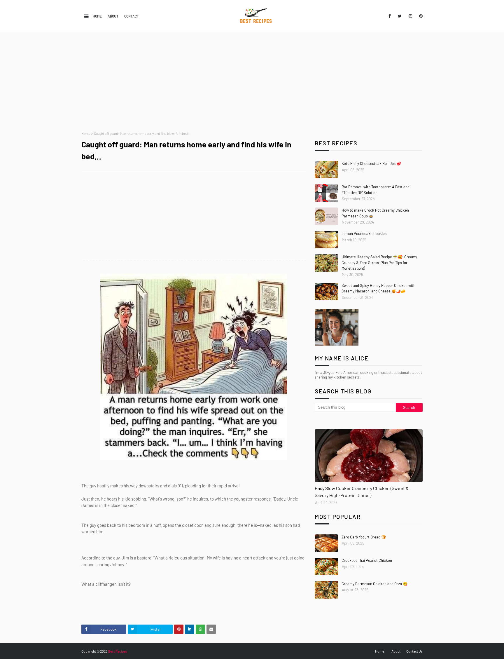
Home (97, 16)
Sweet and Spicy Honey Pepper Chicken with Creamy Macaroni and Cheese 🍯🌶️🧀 (378, 288)
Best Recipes (117, 651)
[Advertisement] (252, 82)
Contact (131, 16)
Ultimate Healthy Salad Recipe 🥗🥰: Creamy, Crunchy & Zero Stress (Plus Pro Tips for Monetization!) (380, 262)
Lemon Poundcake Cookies (364, 233)
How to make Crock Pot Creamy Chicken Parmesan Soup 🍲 (375, 213)
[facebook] (389, 16)
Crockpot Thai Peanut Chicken (367, 560)
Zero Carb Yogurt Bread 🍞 (364, 537)
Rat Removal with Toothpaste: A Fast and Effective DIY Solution (376, 189)
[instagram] (410, 16)
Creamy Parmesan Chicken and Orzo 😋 (374, 583)
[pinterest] (420, 16)
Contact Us (414, 651)
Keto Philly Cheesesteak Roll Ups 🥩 (371, 163)
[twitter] (400, 16)
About (113, 16)
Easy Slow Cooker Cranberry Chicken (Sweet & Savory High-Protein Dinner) (362, 491)
